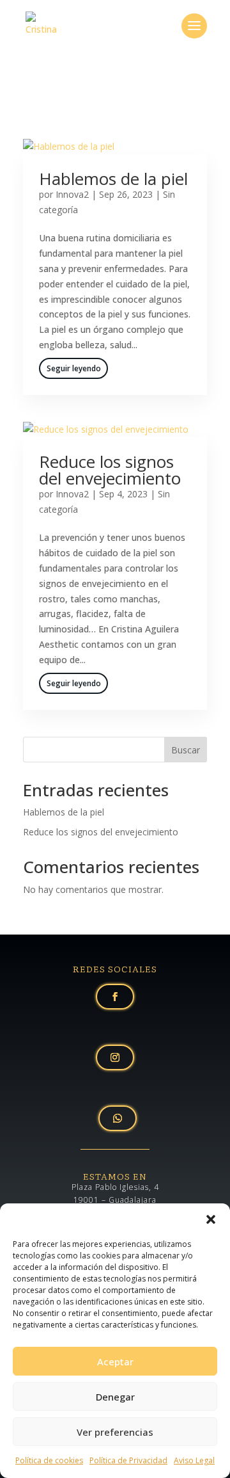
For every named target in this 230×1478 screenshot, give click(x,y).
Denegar (115, 1396)
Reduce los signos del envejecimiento (110, 470)
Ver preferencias (115, 1432)
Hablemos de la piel (113, 178)
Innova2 (72, 194)
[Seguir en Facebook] (115, 996)
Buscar (185, 750)
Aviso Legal (194, 1460)
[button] (210, 1219)
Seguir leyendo (74, 368)
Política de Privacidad (128, 1460)
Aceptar (115, 1361)
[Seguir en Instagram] (115, 1057)
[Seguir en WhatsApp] (117, 1118)
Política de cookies (49, 1460)
